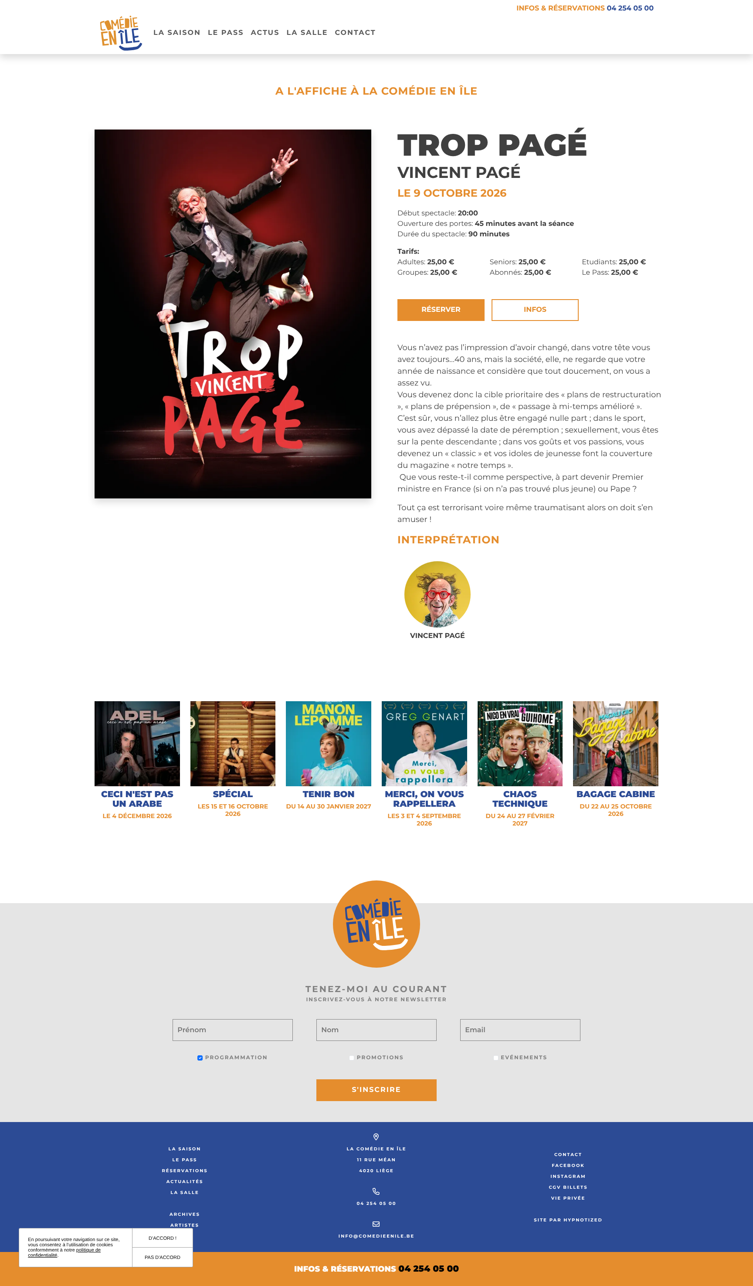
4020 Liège (376, 1170)
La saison (185, 1149)
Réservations (184, 1170)
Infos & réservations (585, 8)
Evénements (523, 1057)
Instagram (568, 1176)
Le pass (226, 33)
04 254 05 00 (376, 1203)
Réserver (440, 310)
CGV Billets (568, 1187)
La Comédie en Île (377, 1149)
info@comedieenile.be (376, 1236)
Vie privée (568, 1198)
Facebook (568, 1165)
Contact (355, 33)
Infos (535, 310)
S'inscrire (376, 1090)
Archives (185, 1214)
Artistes (184, 1225)
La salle (307, 33)
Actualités (185, 1181)
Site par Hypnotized (568, 1220)
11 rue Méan (376, 1160)
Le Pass (185, 1160)
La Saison (177, 33)
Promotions (379, 1057)
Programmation (235, 1057)
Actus (265, 33)
